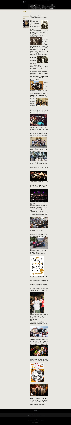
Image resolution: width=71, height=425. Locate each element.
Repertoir (24, 13)
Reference (24, 18)
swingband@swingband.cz (41, 420)
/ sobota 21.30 (36, 411)
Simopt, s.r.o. (38, 422)
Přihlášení (41, 0)
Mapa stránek (44, 0)
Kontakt (39, 0)
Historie (24, 17)
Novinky (37, 0)
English (47, 0)
